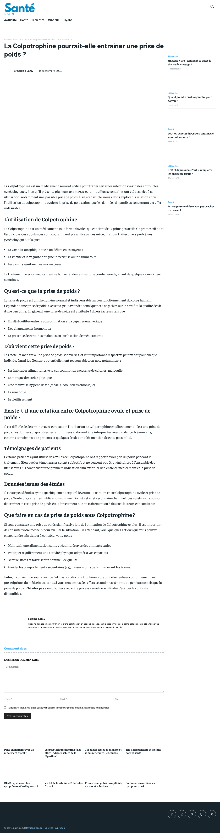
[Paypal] (192, 814)
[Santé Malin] (19, 9)
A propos (60, 827)
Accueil (7, 39)
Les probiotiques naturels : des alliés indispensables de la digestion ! (63, 753)
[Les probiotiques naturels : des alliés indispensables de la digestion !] (64, 735)
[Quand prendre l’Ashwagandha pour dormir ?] (192, 82)
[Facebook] (172, 814)
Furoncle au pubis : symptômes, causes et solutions (104, 784)
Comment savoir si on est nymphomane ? (141, 784)
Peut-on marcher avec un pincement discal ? (19, 751)
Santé (15, 39)
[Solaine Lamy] (8, 70)
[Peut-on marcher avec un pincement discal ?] (23, 735)
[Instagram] (182, 814)
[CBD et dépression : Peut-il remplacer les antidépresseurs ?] (192, 155)
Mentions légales (33, 827)
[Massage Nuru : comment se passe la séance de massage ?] (192, 45)
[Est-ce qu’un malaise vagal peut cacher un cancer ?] (192, 191)
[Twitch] (202, 814)
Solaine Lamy (25, 70)
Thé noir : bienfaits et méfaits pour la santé (143, 751)
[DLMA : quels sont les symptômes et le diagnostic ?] (23, 769)
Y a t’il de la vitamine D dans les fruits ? (63, 784)
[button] (212, 6)
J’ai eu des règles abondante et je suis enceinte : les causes (103, 751)
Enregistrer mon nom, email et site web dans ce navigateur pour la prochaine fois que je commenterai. (58, 707)
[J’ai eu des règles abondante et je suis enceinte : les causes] (104, 735)
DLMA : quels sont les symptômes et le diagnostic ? (21, 784)
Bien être (173, 56)
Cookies (49, 827)
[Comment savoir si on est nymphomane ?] (145, 769)
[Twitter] (212, 814)
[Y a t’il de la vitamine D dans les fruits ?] (64, 769)
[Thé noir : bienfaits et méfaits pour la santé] (145, 735)
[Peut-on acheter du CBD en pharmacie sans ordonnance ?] (192, 118)
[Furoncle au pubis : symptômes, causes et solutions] (104, 769)
